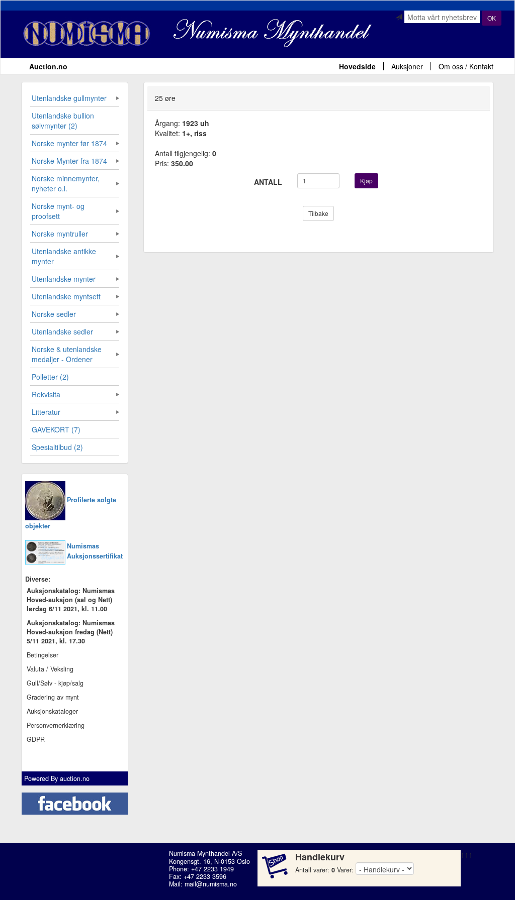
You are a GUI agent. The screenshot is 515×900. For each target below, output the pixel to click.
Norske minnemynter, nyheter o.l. (66, 183)
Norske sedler (54, 314)
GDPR (36, 739)
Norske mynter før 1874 (69, 143)
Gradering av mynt (53, 697)
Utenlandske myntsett (66, 296)
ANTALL (268, 182)
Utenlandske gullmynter (69, 98)
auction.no (75, 778)
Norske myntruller (60, 234)
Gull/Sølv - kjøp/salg (55, 683)
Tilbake (318, 213)
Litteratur (46, 412)
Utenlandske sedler (62, 331)
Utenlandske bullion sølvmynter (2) (63, 120)
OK (491, 18)
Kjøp (366, 180)
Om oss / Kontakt (466, 66)
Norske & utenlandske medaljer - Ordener (67, 354)
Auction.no (48, 66)
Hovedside (357, 66)
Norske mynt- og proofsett (58, 211)
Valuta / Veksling (50, 668)
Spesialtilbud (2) (57, 447)
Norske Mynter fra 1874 (69, 161)
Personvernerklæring (55, 725)
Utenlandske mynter (64, 279)
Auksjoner (407, 66)
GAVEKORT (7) (56, 429)
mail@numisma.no (211, 883)
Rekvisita (46, 394)
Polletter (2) (50, 377)
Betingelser (42, 654)
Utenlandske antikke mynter (64, 256)
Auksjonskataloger (52, 711)
